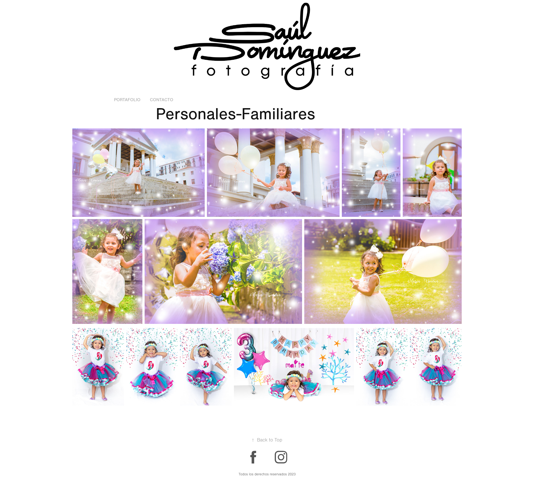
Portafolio (127, 99)
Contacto (161, 99)
